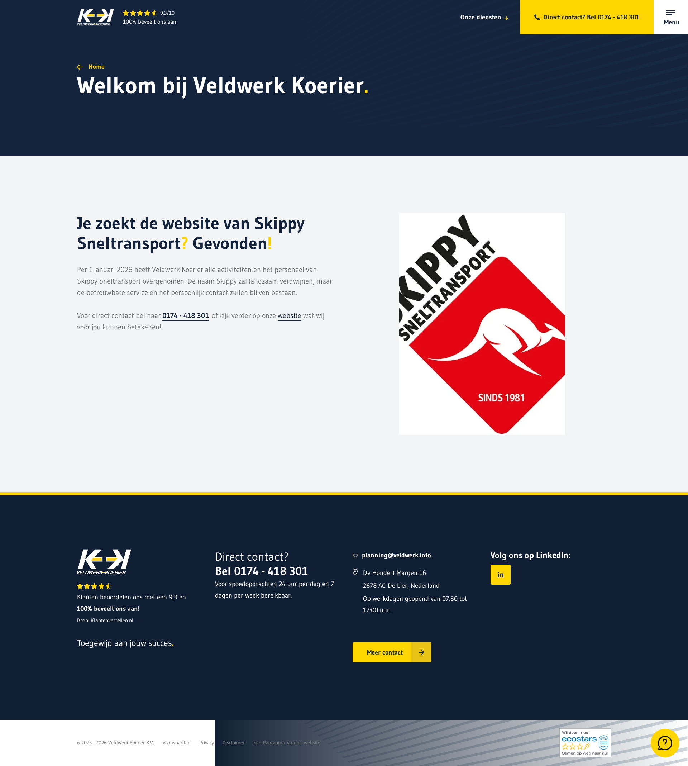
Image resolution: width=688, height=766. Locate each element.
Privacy (206, 742)
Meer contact (385, 652)
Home (97, 67)
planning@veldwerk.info (396, 555)
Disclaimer (234, 742)
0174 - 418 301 (185, 315)
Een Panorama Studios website (286, 742)
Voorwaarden (177, 742)
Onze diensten (480, 17)
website (289, 315)
